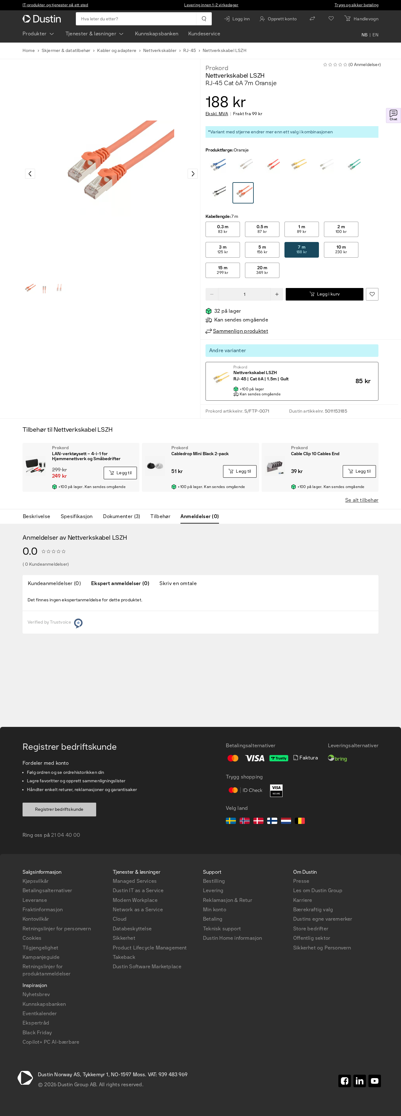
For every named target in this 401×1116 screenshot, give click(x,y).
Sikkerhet (124, 938)
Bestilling (214, 881)
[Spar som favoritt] (372, 294)
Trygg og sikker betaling (356, 5)
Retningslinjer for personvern (57, 929)
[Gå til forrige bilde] (30, 174)
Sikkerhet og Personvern (322, 948)
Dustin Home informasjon (232, 938)
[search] (203, 19)
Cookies (32, 938)
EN (375, 35)
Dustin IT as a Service (138, 890)
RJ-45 (189, 50)
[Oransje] (216, 166)
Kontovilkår (36, 919)
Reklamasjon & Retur (227, 900)
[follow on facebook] (344, 1081)
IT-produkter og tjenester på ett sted (55, 5)
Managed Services (135, 881)
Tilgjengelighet (40, 948)
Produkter (35, 34)
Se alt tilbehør (361, 500)
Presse (301, 881)
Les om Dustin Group (317, 890)
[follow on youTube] (374, 1081)
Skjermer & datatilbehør (66, 50)
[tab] (39, 516)
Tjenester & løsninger (90, 34)
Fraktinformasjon (43, 910)
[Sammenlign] (312, 18)
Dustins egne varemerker (322, 919)
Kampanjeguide (41, 957)
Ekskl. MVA (217, 114)
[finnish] (272, 822)
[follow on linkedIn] (359, 1081)
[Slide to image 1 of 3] (29, 288)
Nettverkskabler (159, 50)
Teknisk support (222, 929)
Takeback (124, 957)
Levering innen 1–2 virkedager (211, 5)
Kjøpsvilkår (36, 881)
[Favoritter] (331, 18)
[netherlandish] (286, 822)
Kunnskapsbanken (156, 34)
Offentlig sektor (311, 938)
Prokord (217, 68)
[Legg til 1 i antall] (277, 294)
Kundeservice (204, 34)
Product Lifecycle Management (150, 948)
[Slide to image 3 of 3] (59, 288)
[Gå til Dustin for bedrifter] (43, 19)
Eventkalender (40, 1013)
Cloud (120, 919)
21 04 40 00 (65, 835)
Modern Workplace (135, 900)
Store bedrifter (310, 929)
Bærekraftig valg (313, 910)
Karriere (302, 900)
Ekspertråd (36, 1023)
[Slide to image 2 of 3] (44, 288)
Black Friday (37, 1033)
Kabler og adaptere (116, 50)
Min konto (214, 910)
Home (29, 50)
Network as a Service (138, 910)
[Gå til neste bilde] (193, 174)
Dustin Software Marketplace (147, 966)
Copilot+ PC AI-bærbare (51, 1042)
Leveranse (35, 900)
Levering (213, 890)
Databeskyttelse (132, 929)
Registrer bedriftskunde (59, 809)
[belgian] (300, 822)
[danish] (258, 822)
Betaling (213, 919)
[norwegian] (245, 822)
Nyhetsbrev (36, 994)
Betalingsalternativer (47, 890)
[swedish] (231, 822)
